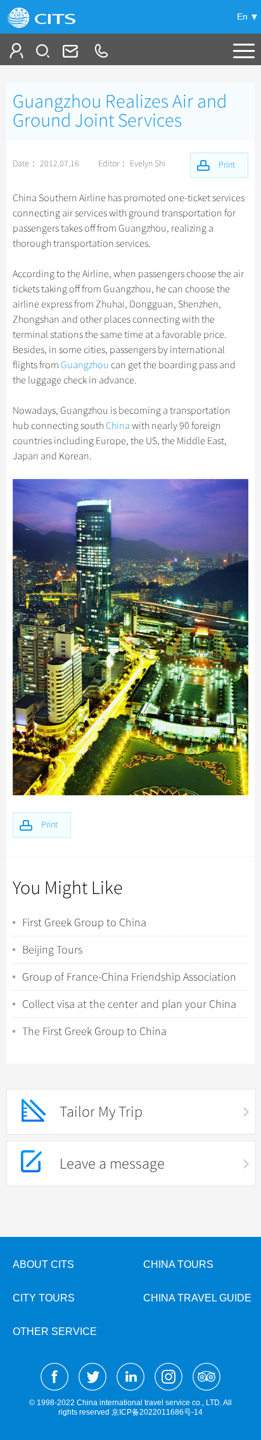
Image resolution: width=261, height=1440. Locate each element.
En (242, 16)
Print (49, 824)
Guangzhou (85, 365)
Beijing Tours (52, 950)
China (118, 425)
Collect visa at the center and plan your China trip (129, 1004)
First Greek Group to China (84, 922)
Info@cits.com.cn (69, 51)
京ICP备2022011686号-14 (157, 1412)
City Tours (44, 1298)
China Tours (178, 1264)
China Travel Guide (197, 1298)
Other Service (55, 1331)
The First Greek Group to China (94, 1031)
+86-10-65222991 (101, 51)
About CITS (43, 1264)
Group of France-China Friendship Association (129, 977)
